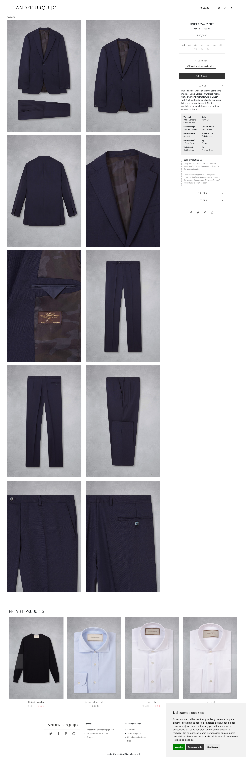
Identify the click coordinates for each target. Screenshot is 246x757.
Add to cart (202, 76)
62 (208, 48)
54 (214, 45)
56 (220, 45)
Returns (202, 200)
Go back (11, 17)
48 (195, 45)
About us (131, 730)
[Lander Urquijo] (34, 8)
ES (219, 8)
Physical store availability (202, 66)
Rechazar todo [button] (195, 747)
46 (189, 45)
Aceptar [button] (179, 747)
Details (202, 85)
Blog (129, 741)
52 (208, 45)
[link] (183, 739)
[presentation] (16, 661)
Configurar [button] (212, 747)
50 (201, 45)
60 (201, 48)
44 (183, 45)
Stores (90, 737)
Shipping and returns (136, 737)
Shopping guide (134, 733)
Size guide (202, 60)
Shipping (202, 193)
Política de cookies (183, 739)
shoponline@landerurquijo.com (100, 730)
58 (195, 48)
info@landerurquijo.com (97, 733)
